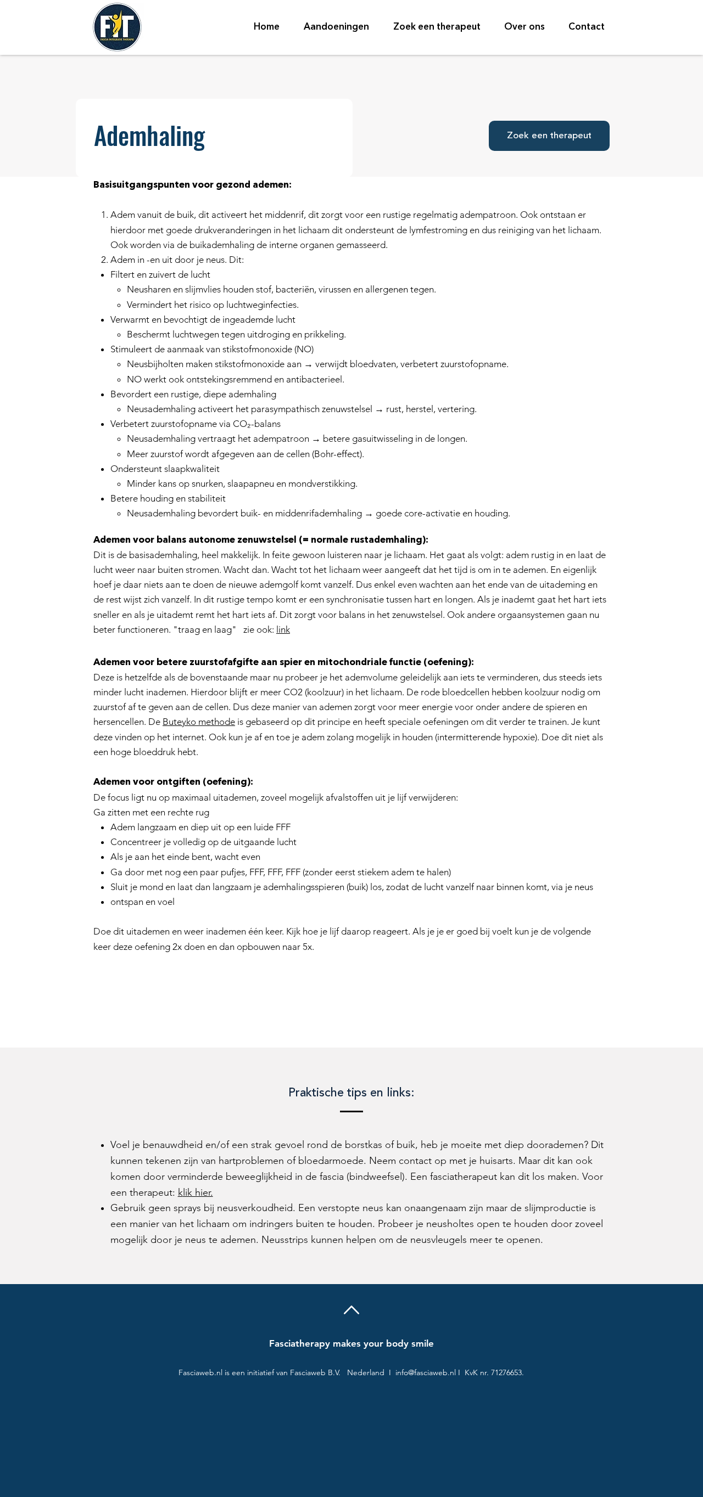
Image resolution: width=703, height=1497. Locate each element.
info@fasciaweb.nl (425, 1372)
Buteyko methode (199, 721)
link (283, 629)
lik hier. (198, 1192)
